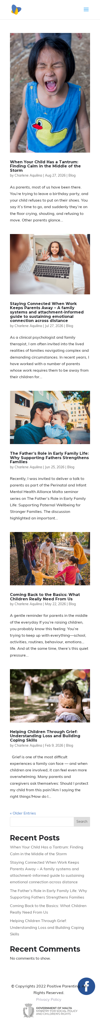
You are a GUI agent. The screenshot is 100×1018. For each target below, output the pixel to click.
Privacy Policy (48, 1000)
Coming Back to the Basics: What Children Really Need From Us (45, 596)
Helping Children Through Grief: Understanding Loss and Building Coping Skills (45, 736)
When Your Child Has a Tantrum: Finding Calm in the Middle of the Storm (45, 166)
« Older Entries (23, 813)
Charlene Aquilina (28, 176)
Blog (71, 176)
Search (81, 822)
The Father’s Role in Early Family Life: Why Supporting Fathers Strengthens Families (49, 457)
